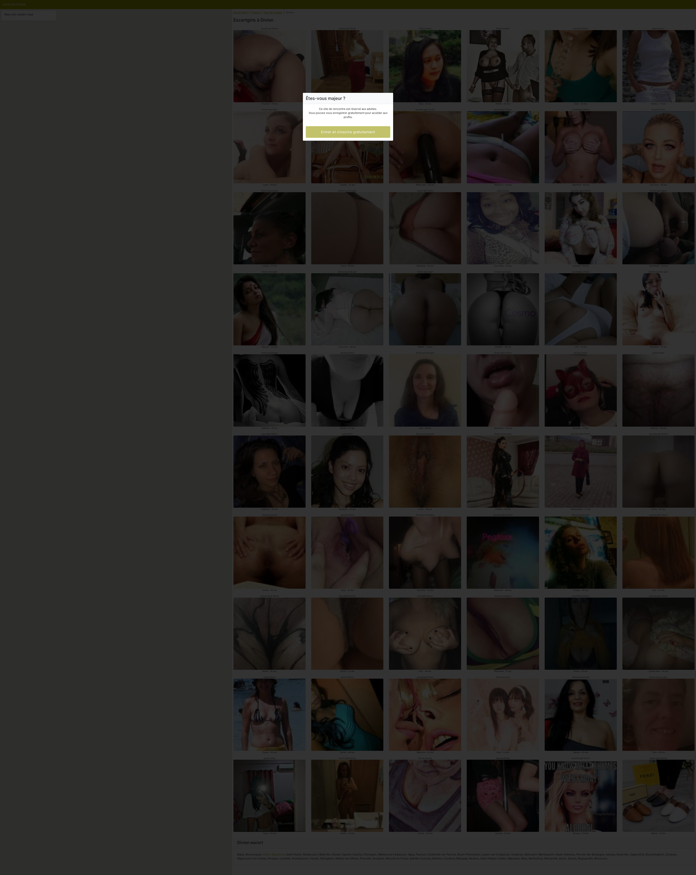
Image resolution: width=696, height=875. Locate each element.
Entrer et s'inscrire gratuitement (348, 132)
